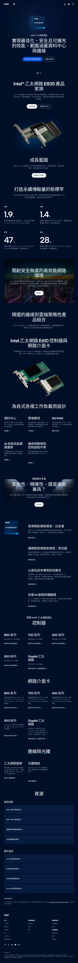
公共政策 (6, 936)
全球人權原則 (64, 956)
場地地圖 (54, 939)
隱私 (29, 930)
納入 (5, 933)
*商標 (29, 926)
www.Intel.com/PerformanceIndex (58, 902)
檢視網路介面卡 (44, 106)
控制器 (47, 354)
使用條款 (30, 923)
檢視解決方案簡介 (39, 175)
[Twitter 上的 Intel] (9, 945)
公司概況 (6, 923)
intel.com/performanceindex (10, 956)
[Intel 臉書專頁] (5, 945)
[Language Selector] (69, 4)
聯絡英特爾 (55, 933)
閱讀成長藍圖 (49, 59)
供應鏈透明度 (7, 939)
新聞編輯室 (55, 923)
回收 (53, 936)
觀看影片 (39, 293)
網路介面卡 (55, 354)
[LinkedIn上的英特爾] (12, 945)
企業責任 (6, 930)
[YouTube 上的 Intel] (15, 945)
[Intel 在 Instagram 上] (19, 945)
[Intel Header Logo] (6, 4)
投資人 (53, 926)
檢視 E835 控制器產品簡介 (33, 59)
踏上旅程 (39, 504)
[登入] (64, 4)
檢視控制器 (32, 106)
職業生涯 (6, 926)
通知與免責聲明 (29, 956)
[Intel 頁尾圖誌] (6, 915)
